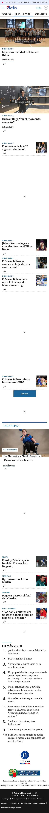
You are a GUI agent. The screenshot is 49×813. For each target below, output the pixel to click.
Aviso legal (5, 799)
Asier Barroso (9, 465)
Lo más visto (12, 646)
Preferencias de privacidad (11, 808)
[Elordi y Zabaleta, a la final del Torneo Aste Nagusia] (41, 561)
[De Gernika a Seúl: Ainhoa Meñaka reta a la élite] (24, 443)
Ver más (24, 394)
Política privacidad (18, 799)
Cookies (4, 803)
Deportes (11, 426)
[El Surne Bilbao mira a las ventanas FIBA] (41, 381)
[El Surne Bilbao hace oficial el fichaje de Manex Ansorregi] (41, 280)
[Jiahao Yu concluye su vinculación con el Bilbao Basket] (41, 245)
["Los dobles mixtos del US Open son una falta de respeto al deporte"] (41, 613)
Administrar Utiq (39, 803)
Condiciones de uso (35, 799)
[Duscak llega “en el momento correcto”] (24, 99)
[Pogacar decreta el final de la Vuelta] (41, 597)
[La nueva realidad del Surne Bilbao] (24, 33)
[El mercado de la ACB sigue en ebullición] (41, 147)
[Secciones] (3, 8)
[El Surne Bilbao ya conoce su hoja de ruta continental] (41, 262)
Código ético (14, 803)
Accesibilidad (26, 803)
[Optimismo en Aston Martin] (41, 580)
